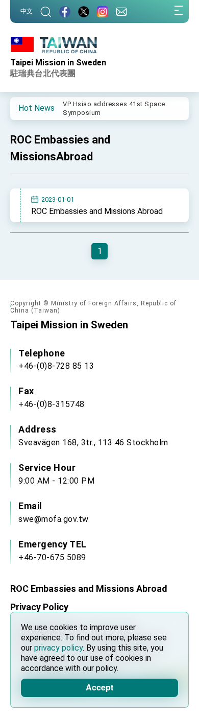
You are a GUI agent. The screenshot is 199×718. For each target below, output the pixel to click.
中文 (26, 11)
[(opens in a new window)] (64, 11)
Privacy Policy (39, 607)
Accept (99, 687)
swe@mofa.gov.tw (53, 519)
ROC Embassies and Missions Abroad (97, 211)
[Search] (46, 11)
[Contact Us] (121, 11)
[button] (25, 108)
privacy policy (58, 648)
